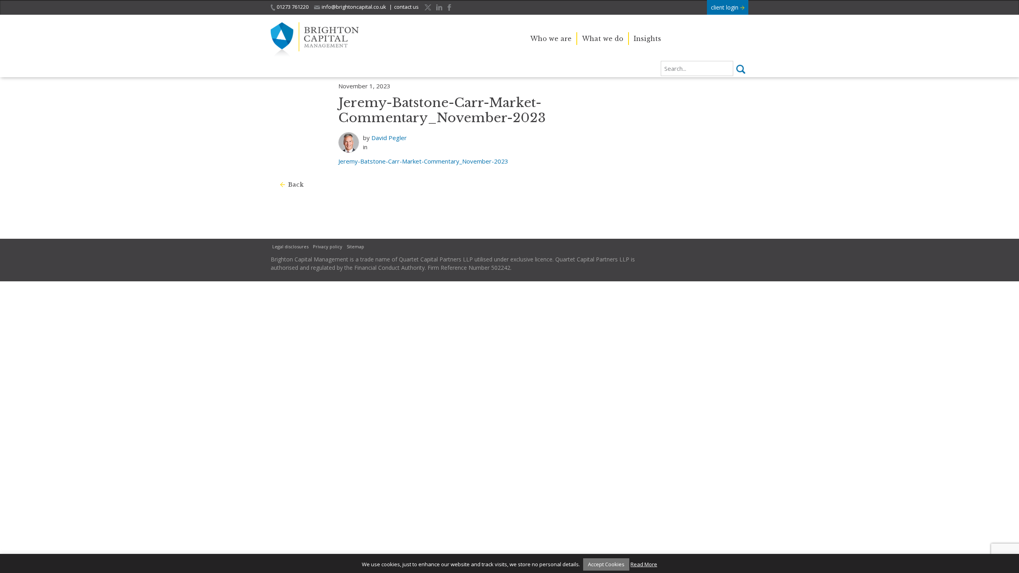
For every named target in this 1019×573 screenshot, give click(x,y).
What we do (602, 39)
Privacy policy (327, 246)
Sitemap (355, 246)
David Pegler (389, 138)
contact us (406, 6)
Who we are (551, 39)
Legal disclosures (290, 246)
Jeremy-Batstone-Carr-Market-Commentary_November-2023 (423, 161)
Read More (644, 564)
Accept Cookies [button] (606, 564)
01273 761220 (292, 6)
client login (725, 7)
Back (296, 184)
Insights (647, 39)
